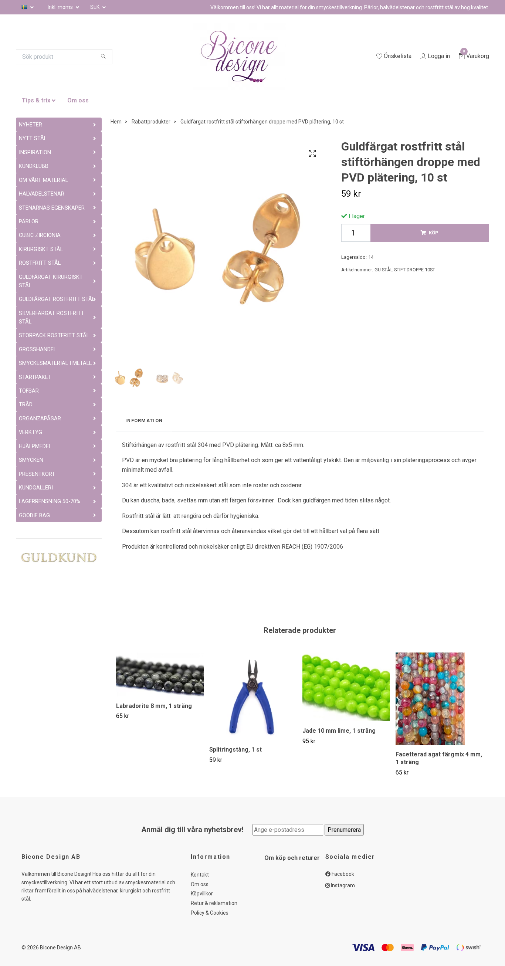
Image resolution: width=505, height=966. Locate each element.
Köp (433, 232)
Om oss (78, 100)
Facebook (342, 874)
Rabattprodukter (151, 122)
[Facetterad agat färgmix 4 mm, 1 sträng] (439, 699)
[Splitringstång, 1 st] (253, 696)
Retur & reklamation (214, 903)
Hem (116, 122)
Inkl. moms (61, 7)
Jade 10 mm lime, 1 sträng (339, 730)
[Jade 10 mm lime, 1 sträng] (346, 687)
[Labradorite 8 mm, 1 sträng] (160, 674)
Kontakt (200, 875)
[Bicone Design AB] (248, 56)
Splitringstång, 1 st (235, 749)
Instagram (342, 885)
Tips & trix (36, 100)
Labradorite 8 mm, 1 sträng (154, 705)
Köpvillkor (202, 893)
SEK (95, 7)
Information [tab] (144, 420)
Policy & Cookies (209, 913)
